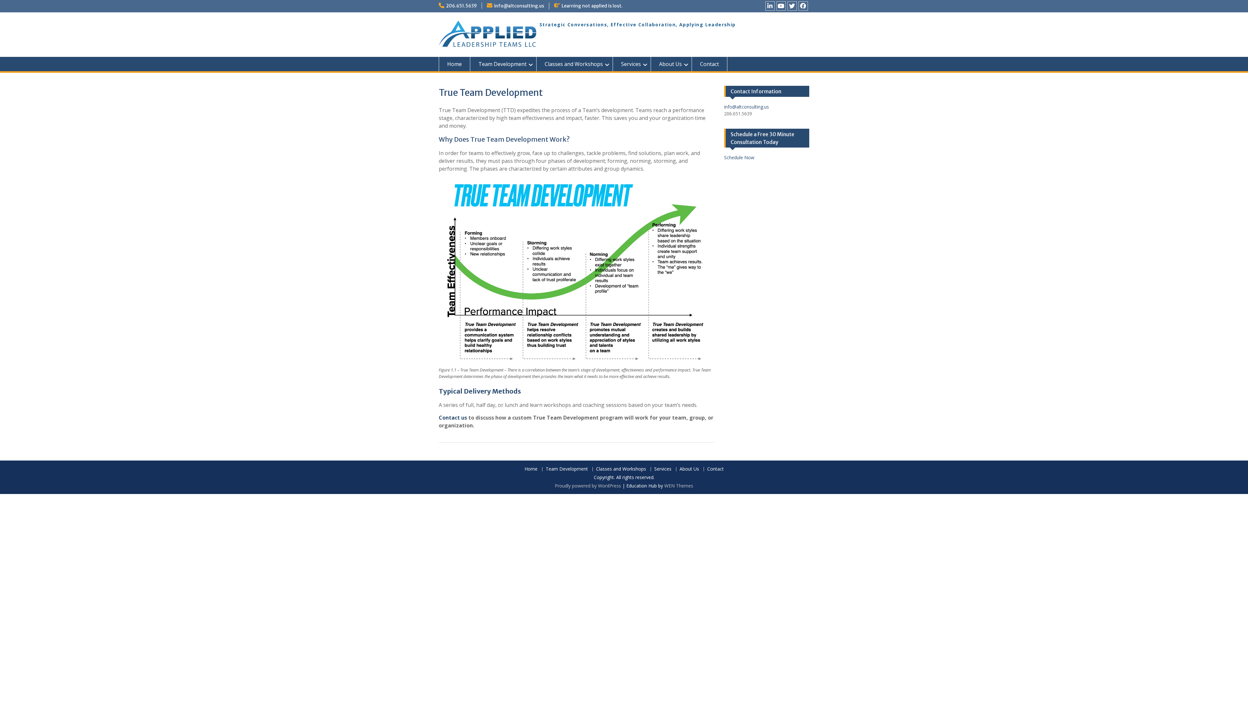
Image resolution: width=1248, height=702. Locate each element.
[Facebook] (803, 6)
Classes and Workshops (574, 64)
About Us (670, 64)
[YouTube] (781, 6)
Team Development (502, 64)
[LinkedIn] (770, 6)
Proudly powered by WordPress (588, 486)
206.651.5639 (461, 6)
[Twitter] (792, 6)
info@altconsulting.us (519, 6)
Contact (709, 64)
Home (454, 64)
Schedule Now (739, 157)
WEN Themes (678, 486)
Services (631, 64)
